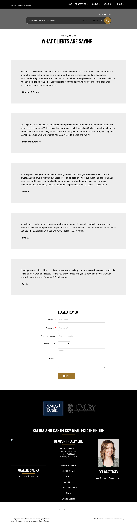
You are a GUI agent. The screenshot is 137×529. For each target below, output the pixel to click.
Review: (52, 358)
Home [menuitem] (69, 4)
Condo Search (68, 499)
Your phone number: (48, 336)
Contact (68, 476)
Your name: (50, 328)
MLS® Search (68, 471)
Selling (107, 4)
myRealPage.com (72, 510)
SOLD (109, 14)
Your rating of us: (49, 343)
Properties (80, 4)
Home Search (68, 482)
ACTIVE (101, 14)
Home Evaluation (68, 487)
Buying (95, 4)
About (119, 4)
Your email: (50, 320)
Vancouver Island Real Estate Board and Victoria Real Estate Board (72, 519)
